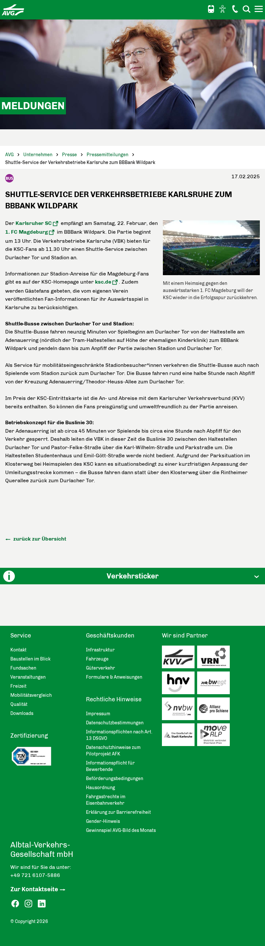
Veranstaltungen (28, 677)
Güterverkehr (100, 668)
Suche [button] (246, 9)
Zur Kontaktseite (34, 889)
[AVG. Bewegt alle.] (13, 9)
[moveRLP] (214, 736)
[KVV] (179, 659)
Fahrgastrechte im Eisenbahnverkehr (105, 800)
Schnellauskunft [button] (211, 9)
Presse (69, 155)
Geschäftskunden (110, 635)
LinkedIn (42, 904)
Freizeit (18, 686)
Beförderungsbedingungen (114, 778)
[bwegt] (214, 684)
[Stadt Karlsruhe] (179, 736)
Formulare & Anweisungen (114, 677)
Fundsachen (23, 668)
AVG (9, 155)
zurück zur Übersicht (39, 539)
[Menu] (259, 10)
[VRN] (214, 659)
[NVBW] (179, 710)
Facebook (15, 904)
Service (20, 635)
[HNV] (179, 684)
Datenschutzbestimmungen (114, 723)
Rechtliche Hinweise (114, 699)
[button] (132, 576)
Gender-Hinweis (103, 821)
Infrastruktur (100, 650)
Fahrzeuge (97, 659)
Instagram (28, 904)
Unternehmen (37, 155)
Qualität (18, 704)
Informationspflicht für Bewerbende (110, 766)
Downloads (21, 713)
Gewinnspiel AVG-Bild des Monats (121, 830)
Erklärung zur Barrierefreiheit (118, 812)
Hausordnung (100, 787)
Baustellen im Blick (30, 659)
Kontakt (235, 9)
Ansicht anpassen (223, 9)
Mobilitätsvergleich (31, 695)
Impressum (98, 714)
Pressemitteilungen (107, 155)
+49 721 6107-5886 (35, 875)
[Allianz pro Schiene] (214, 710)
